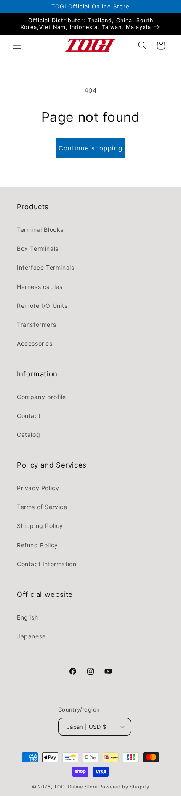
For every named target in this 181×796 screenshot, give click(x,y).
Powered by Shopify (124, 787)
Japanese (31, 636)
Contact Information (46, 563)
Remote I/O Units (42, 305)
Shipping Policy (40, 525)
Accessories (35, 343)
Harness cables (39, 286)
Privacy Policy (38, 487)
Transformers (36, 324)
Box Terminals (38, 248)
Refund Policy (37, 545)
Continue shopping (90, 148)
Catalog (28, 434)
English (27, 617)
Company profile (41, 396)
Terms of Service (42, 506)
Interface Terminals (45, 267)
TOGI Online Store (76, 787)
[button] (17, 45)
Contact (28, 415)
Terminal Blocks (40, 229)
